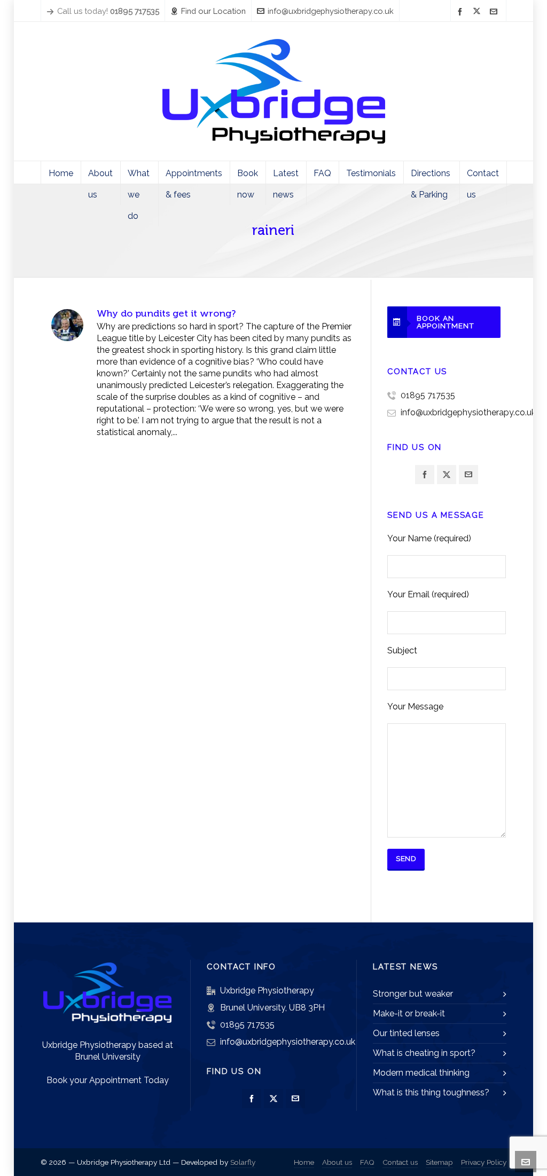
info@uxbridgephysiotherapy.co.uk (331, 10)
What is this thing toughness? (431, 1092)
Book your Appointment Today (107, 1080)
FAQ (367, 1162)
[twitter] (478, 11)
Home (304, 1162)
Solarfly (242, 1162)
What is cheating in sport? (424, 1053)
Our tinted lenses (406, 1033)
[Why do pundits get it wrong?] (67, 325)
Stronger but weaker (413, 994)
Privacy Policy (483, 1162)
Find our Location (213, 10)
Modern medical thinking (421, 1073)
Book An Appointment (445, 322)
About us (337, 1162)
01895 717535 (428, 395)
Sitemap (439, 1162)
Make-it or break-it (409, 1013)
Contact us (400, 1162)
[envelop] (495, 11)
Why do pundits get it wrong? (166, 313)
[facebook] (461, 11)
